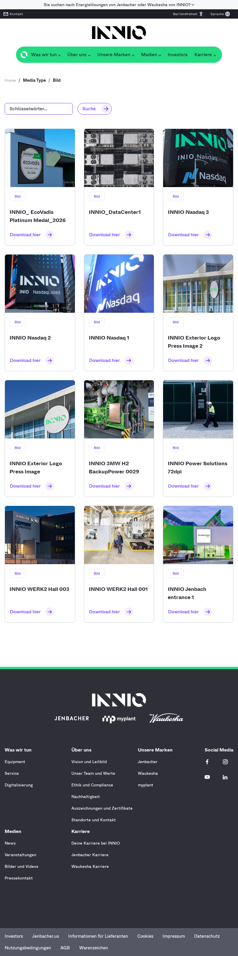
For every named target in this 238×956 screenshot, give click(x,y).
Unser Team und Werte (93, 773)
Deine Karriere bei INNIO (95, 843)
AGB (65, 948)
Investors (14, 936)
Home (10, 80)
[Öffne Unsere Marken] (133, 55)
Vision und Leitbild (89, 762)
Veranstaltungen (20, 855)
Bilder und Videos (21, 866)
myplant (145, 785)
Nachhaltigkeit (85, 796)
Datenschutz (207, 936)
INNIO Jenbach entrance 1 (198, 564)
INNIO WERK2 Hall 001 (119, 564)
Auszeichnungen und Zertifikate (102, 808)
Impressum (174, 936)
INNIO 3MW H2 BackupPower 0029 (119, 438)
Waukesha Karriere (90, 866)
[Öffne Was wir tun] (59, 55)
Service (12, 773)
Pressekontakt (19, 878)
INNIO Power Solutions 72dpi (198, 438)
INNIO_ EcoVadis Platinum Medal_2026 (40, 187)
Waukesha (148, 773)
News (10, 843)
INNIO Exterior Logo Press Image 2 (198, 313)
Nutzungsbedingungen (28, 948)
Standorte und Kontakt (93, 820)
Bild (18, 196)
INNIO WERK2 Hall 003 (40, 564)
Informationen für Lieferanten (98, 936)
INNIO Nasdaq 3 (198, 187)
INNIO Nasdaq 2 (40, 313)
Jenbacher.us (45, 936)
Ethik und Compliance (92, 785)
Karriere (80, 831)
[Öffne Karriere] (214, 55)
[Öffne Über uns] (89, 55)
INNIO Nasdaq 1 (119, 313)
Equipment (15, 762)
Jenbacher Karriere (90, 855)
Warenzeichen (93, 948)
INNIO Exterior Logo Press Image (40, 438)
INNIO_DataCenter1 (119, 187)
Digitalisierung (19, 785)
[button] (188, 14)
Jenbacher (148, 762)
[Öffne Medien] (159, 55)
